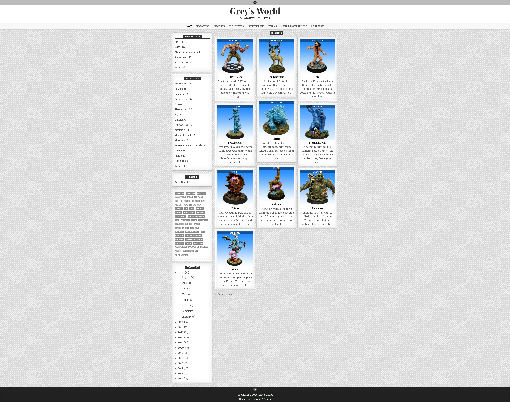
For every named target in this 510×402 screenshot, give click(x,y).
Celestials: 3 (181, 94)
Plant (194, 220)
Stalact (276, 138)
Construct (185, 201)
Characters (202, 26)
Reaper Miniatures (181, 228)
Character (199, 197)
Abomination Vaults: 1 (187, 52)
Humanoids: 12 (183, 125)
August (186, 277)
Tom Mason (179, 243)
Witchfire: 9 (181, 47)
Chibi (177, 201)
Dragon (178, 205)
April (185, 300)
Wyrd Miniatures (181, 255)
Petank (235, 208)
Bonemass (317, 208)
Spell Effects (236, 26)
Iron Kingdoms (256, 26)
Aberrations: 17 (183, 83)
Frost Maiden (235, 142)
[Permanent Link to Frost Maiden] (235, 122)
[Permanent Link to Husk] (317, 57)
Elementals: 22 (183, 109)
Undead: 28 (181, 161)
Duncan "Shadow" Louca (192, 205)
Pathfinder (185, 220)
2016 (180, 358)
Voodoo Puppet (180, 247)
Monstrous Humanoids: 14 (190, 145)
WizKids (178, 251)
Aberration (201, 193)
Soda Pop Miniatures (193, 235)
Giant (192, 208)
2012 (180, 378)
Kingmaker (201, 212)
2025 (181, 322)
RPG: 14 (179, 42)
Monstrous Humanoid (196, 216)
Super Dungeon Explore (294, 26)
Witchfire (204, 247)
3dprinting (190, 193)
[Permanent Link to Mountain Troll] (317, 122)
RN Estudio (179, 232)
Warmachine (193, 247)
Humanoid (199, 208)
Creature (195, 201)
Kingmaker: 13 (183, 57)
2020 (181, 347)
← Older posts (223, 294)
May (184, 294)
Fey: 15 (178, 114)
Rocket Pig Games (192, 232)
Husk (317, 76)
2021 (180, 342)
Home (189, 26)
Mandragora (276, 204)
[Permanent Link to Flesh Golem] (235, 57)
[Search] (255, 2)
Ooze (177, 220)
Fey (186, 208)
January (187, 316)
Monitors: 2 (181, 140)
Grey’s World (255, 10)
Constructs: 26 (183, 99)
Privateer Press (181, 224)
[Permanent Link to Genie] (235, 249)
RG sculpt (195, 228)
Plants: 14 (180, 155)
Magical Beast (180, 216)
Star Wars (179, 239)
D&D (203, 201)
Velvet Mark (198, 243)
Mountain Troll (317, 142)
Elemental (178, 208)
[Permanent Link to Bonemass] (317, 188)
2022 (181, 337)
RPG (202, 232)
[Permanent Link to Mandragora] (276, 184)
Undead (188, 243)
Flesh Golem (235, 76)
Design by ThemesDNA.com (255, 399)
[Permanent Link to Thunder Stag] (276, 57)
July (184, 283)
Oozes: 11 (180, 150)
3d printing (179, 193)
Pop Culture (203, 220)
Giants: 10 (180, 119)
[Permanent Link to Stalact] (276, 118)
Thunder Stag (276, 76)
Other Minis (317, 26)
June (185, 288)
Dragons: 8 (181, 104)
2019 (180, 353)
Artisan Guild (180, 197)
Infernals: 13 (182, 130)
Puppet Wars (194, 224)
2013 (180, 373)
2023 (181, 332)
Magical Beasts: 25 (185, 135)
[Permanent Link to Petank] (235, 188)
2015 (180, 363)
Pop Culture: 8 (183, 62)
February (187, 311)
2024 (181, 327)
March (186, 305)
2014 (180, 368)
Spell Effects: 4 (183, 182)
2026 (181, 272)
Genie (235, 269)
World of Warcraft (190, 251)
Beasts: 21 (180, 89)
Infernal (178, 212)
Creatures (219, 26)
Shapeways (179, 235)
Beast (190, 197)
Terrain (272, 26)
